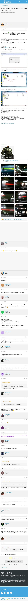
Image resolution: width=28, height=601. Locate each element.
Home (5, 599)
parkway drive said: (6, 401)
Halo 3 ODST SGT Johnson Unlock (7, 123)
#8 (26, 351)
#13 (26, 432)
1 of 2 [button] (10, 558)
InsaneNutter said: (5, 547)
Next (14, 558)
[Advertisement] (14, 17)
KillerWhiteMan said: (6, 382)
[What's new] (24, 1)
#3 (26, 277)
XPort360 (7, 47)
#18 (26, 515)
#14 (26, 445)
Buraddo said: (5, 461)
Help (2, 599)
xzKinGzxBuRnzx (5, 12)
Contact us (3, 598)
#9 (26, 365)
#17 (26, 497)
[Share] (25, 29)
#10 (26, 378)
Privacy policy (16, 598)
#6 (26, 316)
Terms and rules (9, 598)
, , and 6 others (13, 219)
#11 (26, 397)
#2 (26, 247)
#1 (26, 29)
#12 (26, 419)
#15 (26, 457)
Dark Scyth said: (5, 481)
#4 (26, 289)
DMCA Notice (22, 598)
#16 (26, 477)
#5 (26, 301)
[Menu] (1, 1)
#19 (26, 528)
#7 (26, 337)
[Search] (26, 1)
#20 (26, 543)
